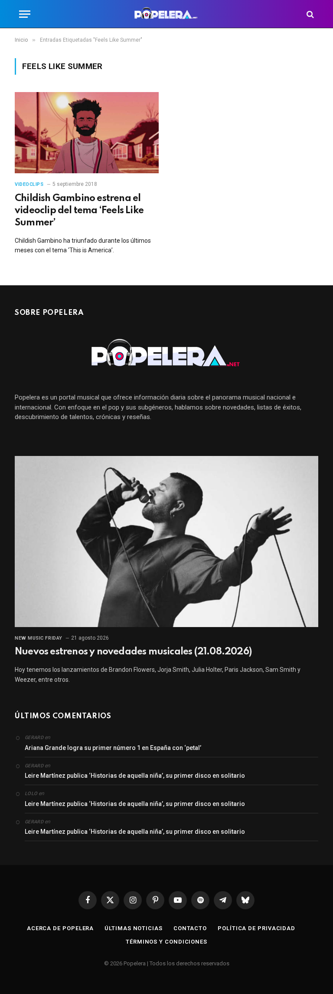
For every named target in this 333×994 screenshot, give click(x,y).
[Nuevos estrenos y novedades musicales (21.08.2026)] (166, 541)
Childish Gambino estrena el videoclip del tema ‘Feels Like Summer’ (79, 211)
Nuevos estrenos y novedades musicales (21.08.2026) (133, 652)
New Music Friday (38, 638)
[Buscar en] (309, 14)
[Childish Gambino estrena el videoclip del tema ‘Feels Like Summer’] (87, 132)
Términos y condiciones (166, 941)
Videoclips (29, 184)
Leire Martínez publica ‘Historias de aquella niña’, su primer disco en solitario (135, 775)
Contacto (190, 928)
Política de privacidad (256, 928)
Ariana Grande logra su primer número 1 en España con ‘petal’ (113, 747)
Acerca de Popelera (60, 928)
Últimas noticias (133, 928)
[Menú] (24, 14)
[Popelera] (166, 14)
